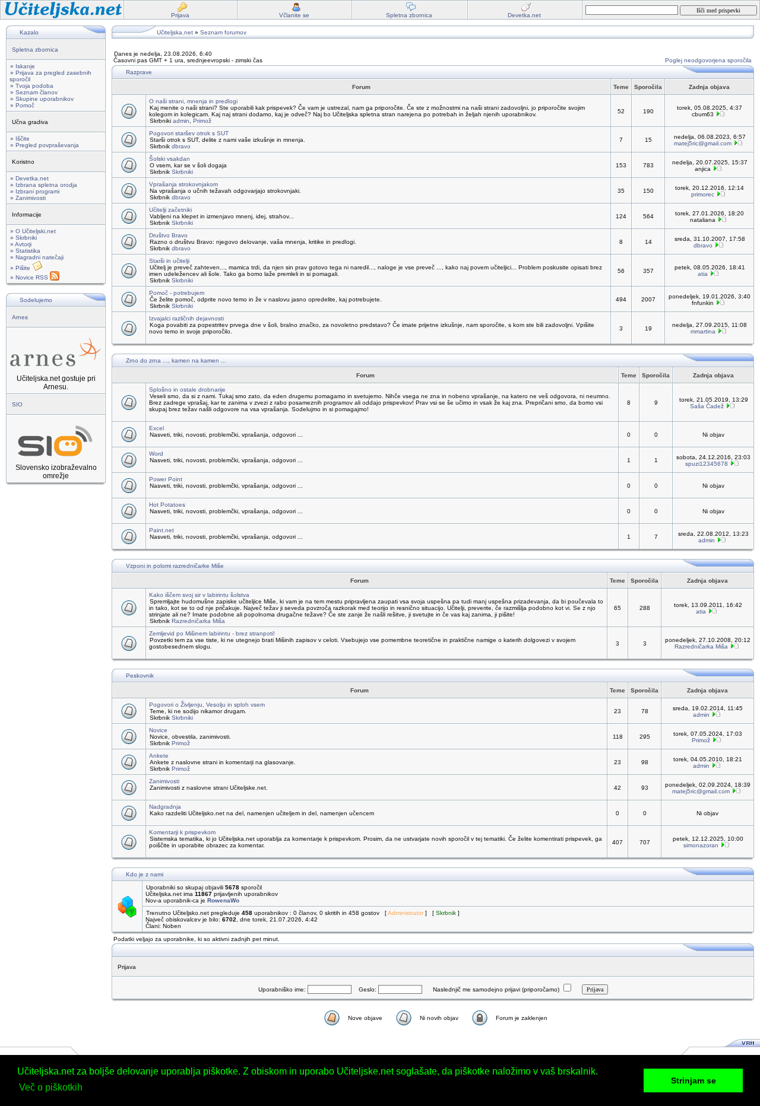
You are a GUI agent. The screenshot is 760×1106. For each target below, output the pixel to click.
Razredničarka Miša (198, 621)
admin (181, 120)
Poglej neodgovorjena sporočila (708, 60)
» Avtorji (20, 244)
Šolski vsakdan (169, 158)
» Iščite (20, 138)
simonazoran (700, 845)
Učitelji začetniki (170, 209)
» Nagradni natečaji (37, 257)
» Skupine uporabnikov (42, 99)
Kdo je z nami (144, 874)
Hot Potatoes (167, 504)
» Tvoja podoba (31, 85)
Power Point (165, 479)
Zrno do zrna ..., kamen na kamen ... (176, 360)
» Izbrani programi (34, 191)
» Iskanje (22, 66)
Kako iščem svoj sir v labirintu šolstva (199, 595)
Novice (158, 730)
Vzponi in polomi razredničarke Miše (175, 565)
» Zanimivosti (28, 198)
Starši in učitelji (169, 261)
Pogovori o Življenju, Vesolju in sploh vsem (207, 704)
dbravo (181, 146)
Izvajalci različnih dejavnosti (186, 318)
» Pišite (21, 268)
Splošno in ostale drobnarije (187, 389)
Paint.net (161, 530)
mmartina (703, 331)
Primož (202, 120)
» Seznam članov (34, 92)
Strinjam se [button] (693, 1080)
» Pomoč (22, 105)
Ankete (159, 755)
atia (703, 274)
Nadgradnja (165, 806)
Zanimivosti (164, 781)
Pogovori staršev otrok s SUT (189, 133)
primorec (702, 194)
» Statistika (25, 250)
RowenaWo (223, 900)
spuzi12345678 (706, 463)
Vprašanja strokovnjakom (183, 184)
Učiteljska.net (175, 32)
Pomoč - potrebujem (176, 293)
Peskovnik (140, 675)
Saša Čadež (707, 406)
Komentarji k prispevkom (182, 832)
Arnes (20, 317)
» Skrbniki (23, 237)
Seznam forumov (223, 32)
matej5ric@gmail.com (703, 143)
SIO (17, 404)
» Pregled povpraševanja (44, 145)
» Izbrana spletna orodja (43, 185)
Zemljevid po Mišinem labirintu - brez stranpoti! (212, 633)
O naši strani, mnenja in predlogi (193, 101)
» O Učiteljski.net (33, 231)
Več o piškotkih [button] (51, 1087)
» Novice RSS (30, 277)
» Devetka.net (29, 178)
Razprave (139, 72)
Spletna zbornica (35, 49)
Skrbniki (182, 172)
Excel (156, 428)
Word (156, 453)
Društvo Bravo (168, 235)
